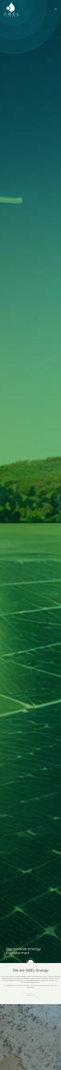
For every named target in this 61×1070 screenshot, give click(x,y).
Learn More (30, 995)
